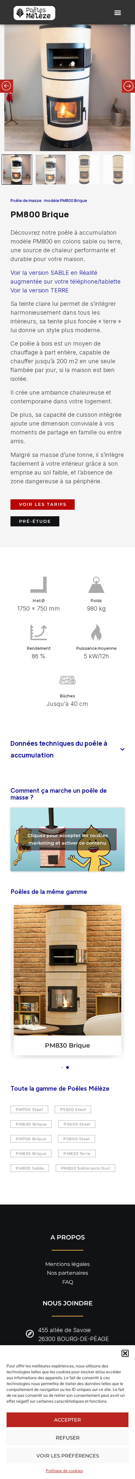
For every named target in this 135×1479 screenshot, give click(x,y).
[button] (125, 1353)
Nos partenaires (67, 1273)
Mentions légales (67, 1264)
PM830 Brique (67, 1045)
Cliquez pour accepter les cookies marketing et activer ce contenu (68, 839)
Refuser (68, 1438)
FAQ (67, 1282)
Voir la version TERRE (39, 290)
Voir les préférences (67, 1456)
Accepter (67, 1420)
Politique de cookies (64, 1470)
